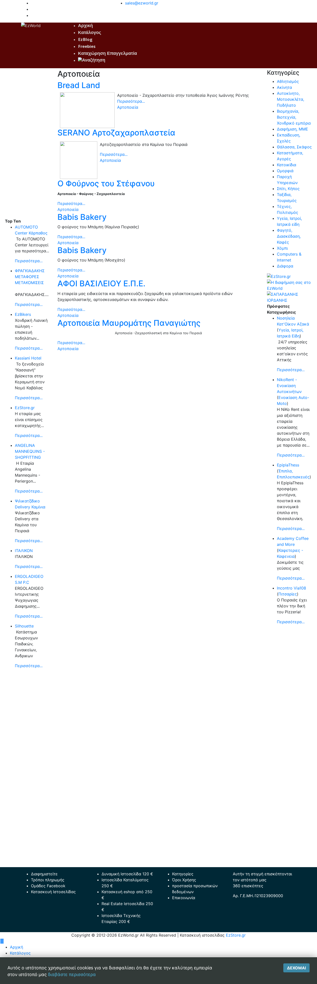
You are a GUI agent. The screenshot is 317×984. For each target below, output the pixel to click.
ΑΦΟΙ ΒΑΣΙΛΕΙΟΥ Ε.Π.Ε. (101, 283)
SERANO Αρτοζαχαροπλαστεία (116, 132)
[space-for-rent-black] (289, 284)
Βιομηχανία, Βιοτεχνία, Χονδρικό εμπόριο (294, 117)
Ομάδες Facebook (48, 885)
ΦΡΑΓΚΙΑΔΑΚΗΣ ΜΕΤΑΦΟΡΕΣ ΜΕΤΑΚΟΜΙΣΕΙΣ (30, 276)
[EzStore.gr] (279, 275)
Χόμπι (282, 248)
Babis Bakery (81, 217)
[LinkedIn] (32, 15)
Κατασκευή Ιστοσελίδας (53, 891)
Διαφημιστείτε (44, 873)
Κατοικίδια (286, 164)
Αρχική (85, 26)
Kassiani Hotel (28, 358)
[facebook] (32, 2)
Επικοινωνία (183, 897)
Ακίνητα (284, 87)
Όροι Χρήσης (184, 879)
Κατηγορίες (182, 873)
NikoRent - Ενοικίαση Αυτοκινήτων (289, 385)
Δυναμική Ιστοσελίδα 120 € (127, 873)
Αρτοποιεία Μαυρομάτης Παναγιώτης (129, 323)
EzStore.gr (25, 407)
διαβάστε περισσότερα (72, 974)
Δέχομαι (296, 967)
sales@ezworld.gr (141, 2)
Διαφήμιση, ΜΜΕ (292, 129)
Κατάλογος (89, 33)
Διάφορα (285, 265)
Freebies (87, 47)
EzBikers (23, 314)
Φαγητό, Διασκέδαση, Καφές (289, 236)
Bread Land (78, 85)
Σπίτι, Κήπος (288, 188)
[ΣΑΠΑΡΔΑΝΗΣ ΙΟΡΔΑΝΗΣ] (289, 296)
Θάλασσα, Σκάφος (294, 146)
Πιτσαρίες (287, 593)
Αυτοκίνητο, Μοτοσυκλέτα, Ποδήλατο (290, 99)
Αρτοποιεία (127, 107)
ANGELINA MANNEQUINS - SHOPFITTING (30, 451)
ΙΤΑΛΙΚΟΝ (24, 550)
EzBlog (85, 40)
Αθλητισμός (288, 81)
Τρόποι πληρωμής (47, 879)
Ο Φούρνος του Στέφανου (106, 183)
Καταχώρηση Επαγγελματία (107, 54)
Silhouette (24, 625)
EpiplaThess (288, 464)
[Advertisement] (27, 143)
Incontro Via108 (291, 588)
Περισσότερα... (29, 260)
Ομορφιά (285, 170)
